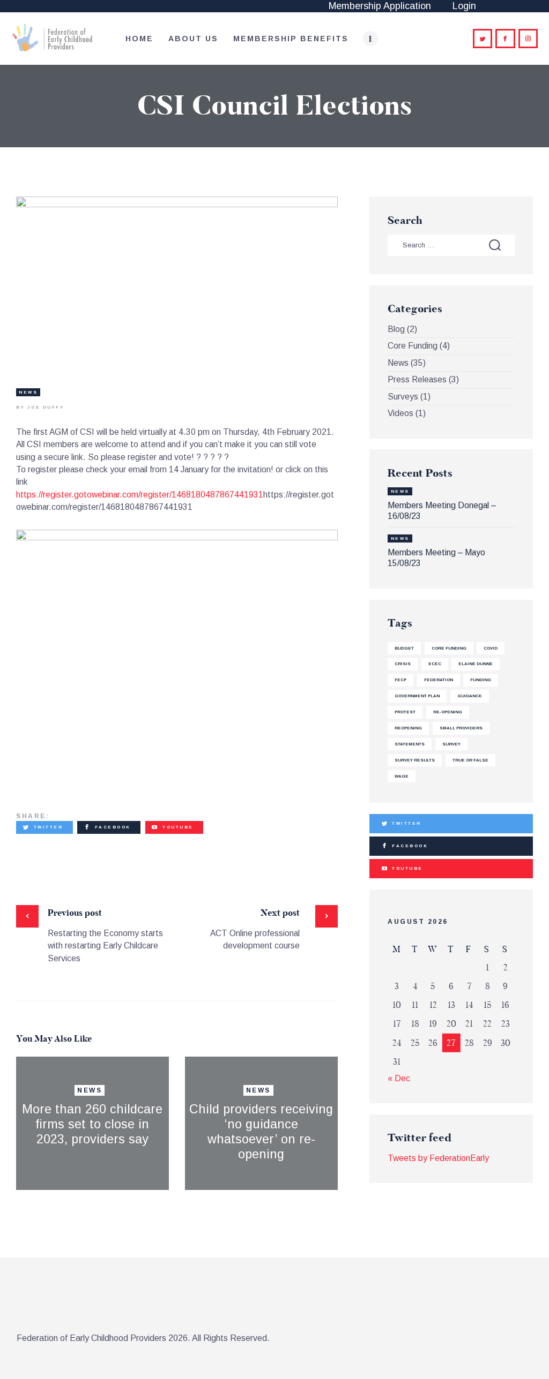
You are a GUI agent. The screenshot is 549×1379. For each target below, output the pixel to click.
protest (405, 712)
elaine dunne (475, 663)
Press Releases (417, 379)
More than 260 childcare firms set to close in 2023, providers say (92, 1124)
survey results (415, 760)
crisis (403, 663)
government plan (417, 696)
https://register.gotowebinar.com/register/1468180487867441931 (139, 494)
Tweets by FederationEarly (438, 1158)
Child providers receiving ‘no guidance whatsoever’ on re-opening (261, 1131)
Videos (400, 413)
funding (480, 679)
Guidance (469, 696)
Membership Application (380, 6)
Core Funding (412, 345)
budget (404, 648)
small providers (461, 728)
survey (451, 744)
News (28, 392)
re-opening (447, 712)
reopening (408, 728)
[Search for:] (451, 244)
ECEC (434, 663)
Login (464, 6)
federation (438, 679)
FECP (400, 679)
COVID (491, 648)
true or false (470, 760)
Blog (396, 329)
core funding (449, 648)
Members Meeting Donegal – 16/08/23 (442, 511)
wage (402, 776)
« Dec (399, 1078)
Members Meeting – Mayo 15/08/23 (436, 558)
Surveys (403, 396)
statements (410, 744)
